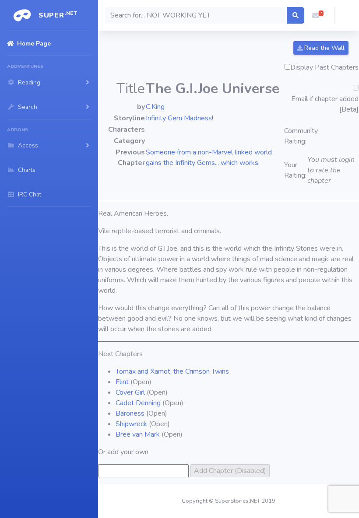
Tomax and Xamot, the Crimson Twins (172, 371)
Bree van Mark (138, 434)
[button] (315, 15)
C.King (155, 107)
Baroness (130, 413)
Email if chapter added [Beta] (325, 104)
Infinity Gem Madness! (179, 118)
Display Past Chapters (324, 67)
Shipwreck (131, 424)
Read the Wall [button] (324, 48)
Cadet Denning (138, 403)
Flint (122, 382)
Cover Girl (130, 392)
